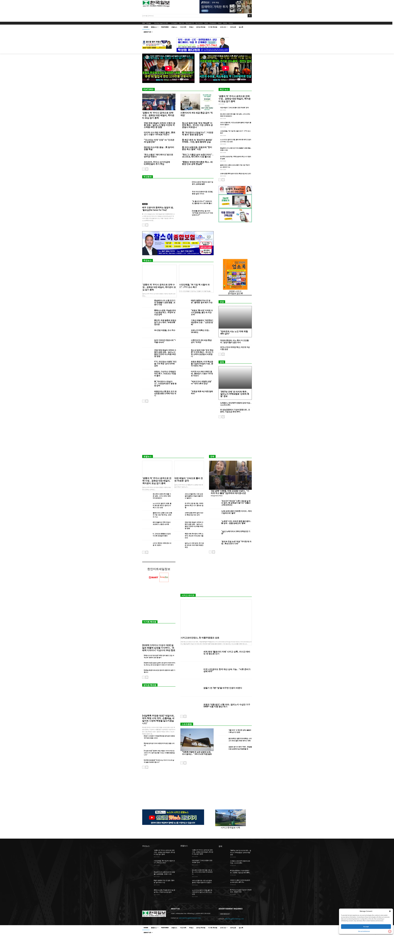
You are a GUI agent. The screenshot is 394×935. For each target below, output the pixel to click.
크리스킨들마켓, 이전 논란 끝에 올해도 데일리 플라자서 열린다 (194, 496)
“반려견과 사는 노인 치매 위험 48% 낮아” (234, 332)
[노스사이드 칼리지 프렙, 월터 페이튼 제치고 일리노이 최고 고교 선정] (146, 505)
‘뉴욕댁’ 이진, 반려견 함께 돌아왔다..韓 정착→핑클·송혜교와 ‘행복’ (236, 522)
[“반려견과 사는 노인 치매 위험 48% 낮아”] (235, 317)
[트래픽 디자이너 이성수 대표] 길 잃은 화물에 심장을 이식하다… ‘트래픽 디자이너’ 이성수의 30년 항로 (158, 648)
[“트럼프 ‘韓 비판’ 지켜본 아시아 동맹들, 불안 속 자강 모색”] (184, 313)
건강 (222, 302)
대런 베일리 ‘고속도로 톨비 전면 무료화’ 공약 (234, 107)
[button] (390, 911)
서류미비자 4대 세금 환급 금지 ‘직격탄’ (201, 341)
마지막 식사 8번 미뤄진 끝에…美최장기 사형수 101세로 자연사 (159, 133)
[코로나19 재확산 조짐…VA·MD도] (184, 333)
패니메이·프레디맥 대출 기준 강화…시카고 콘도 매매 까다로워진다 (162, 496)
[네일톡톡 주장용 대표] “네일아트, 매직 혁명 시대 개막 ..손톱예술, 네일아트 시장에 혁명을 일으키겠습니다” (158, 719)
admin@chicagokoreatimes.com (190, 918)
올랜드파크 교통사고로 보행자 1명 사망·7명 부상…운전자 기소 (162, 515)
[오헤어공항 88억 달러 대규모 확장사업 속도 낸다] (178, 515)
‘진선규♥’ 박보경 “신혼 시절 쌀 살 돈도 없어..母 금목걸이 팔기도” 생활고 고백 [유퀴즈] (236, 503)
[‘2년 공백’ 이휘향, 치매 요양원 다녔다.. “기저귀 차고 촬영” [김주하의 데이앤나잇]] (230, 475)
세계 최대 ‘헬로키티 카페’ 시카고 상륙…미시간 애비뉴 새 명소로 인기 (226, 652)
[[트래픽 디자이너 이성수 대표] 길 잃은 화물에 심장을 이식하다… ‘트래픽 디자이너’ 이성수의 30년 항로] (158, 634)
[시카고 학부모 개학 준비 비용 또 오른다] (146, 545)
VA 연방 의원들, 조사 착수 (164, 330)
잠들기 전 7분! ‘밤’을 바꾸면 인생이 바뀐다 (222, 688)
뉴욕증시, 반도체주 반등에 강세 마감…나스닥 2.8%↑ (235, 404)
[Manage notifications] (389, 931)
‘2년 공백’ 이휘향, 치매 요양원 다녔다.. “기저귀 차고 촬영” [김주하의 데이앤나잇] (230, 492)
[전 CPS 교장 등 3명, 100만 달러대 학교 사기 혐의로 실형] (178, 505)
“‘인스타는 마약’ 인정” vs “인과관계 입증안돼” (159, 141)
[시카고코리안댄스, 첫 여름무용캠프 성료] (216, 617)
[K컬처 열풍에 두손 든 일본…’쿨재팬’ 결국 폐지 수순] (184, 303)
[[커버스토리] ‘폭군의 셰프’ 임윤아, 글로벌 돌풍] (185, 184)
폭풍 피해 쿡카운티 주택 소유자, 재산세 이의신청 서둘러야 (194, 536)
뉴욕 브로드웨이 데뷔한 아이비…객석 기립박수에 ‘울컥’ (236, 512)
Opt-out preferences (364, 931)
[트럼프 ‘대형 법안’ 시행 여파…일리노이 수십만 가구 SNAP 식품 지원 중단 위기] (191, 705)
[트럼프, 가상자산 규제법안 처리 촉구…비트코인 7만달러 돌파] (147, 374)
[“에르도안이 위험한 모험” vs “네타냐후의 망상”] (184, 384)
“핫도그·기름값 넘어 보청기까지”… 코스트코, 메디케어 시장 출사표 (198, 155)
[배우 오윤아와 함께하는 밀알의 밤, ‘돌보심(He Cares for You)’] (158, 193)
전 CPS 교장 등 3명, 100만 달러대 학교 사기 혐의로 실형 (194, 505)
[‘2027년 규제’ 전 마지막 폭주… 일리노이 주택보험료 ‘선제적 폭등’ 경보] (235, 377)
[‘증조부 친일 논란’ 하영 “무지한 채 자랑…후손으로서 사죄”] (214, 544)
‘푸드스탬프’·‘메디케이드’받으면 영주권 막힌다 (158, 155)
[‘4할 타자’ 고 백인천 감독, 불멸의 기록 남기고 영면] (223, 731)
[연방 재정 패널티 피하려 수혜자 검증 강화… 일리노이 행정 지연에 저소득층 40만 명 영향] (147, 352)
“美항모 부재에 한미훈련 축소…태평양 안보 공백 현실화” (197, 163)
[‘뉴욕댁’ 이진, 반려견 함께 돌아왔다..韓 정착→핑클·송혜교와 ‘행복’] (214, 524)
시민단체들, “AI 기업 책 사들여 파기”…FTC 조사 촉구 (194, 285)
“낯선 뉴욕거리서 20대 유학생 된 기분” (235, 532)
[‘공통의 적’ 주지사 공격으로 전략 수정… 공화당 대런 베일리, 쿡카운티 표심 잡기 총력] (158, 102)
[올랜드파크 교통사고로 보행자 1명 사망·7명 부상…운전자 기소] (146, 515)
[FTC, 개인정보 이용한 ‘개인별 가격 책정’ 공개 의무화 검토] (147, 364)
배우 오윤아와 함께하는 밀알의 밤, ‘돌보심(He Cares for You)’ (158, 208)
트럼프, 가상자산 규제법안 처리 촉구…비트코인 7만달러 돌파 (165, 373)
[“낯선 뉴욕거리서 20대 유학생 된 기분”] (214, 534)
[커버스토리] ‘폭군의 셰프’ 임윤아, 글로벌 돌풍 (202, 183)
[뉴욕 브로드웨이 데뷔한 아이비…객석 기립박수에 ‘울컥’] (214, 514)
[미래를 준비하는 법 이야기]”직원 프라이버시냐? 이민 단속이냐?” (202, 213)
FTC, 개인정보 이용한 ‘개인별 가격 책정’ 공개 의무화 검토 (165, 363)
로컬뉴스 (147, 456)
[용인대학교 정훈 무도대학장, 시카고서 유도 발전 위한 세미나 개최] (223, 740)
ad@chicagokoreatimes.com (234, 919)
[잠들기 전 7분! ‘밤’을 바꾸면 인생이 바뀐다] (191, 687)
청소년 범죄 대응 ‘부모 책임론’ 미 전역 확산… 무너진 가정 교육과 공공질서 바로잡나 (197, 125)
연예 (212, 456)
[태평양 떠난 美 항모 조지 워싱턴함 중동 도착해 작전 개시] (147, 394)
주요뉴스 (147, 260)
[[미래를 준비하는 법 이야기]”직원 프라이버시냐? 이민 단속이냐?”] (185, 213)
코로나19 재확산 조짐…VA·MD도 (200, 331)
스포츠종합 (187, 724)
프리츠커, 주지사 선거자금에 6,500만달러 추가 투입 (157, 163)
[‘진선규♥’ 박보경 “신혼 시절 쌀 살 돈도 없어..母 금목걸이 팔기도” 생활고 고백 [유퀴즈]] (214, 504)
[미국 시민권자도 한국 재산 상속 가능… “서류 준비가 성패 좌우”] (191, 670)
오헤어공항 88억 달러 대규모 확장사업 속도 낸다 (235, 173)
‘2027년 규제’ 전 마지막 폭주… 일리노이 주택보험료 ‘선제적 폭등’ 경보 (234, 393)
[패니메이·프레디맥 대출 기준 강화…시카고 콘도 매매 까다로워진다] (146, 496)
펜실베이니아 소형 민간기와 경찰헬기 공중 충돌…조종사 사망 (164, 302)
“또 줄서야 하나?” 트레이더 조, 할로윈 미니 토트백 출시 (202, 202)
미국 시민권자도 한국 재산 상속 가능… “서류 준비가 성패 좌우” (226, 670)
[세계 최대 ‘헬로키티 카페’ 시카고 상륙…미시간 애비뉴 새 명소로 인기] (191, 652)
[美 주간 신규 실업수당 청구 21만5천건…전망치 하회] (223, 892)
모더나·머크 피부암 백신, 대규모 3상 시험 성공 (235, 348)
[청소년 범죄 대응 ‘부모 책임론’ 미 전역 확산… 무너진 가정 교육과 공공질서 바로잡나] (184, 352)
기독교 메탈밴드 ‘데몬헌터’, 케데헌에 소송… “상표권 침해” (202, 322)
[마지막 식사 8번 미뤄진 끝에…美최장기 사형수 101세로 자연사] (184, 374)
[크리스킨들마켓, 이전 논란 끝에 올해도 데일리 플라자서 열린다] (178, 496)
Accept (366, 927)
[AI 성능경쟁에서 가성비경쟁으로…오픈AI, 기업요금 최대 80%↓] (223, 873)
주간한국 (147, 177)
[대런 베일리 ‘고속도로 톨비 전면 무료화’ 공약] (189, 468)
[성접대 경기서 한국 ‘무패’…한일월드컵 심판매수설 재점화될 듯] (223, 748)
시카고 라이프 (188, 595)
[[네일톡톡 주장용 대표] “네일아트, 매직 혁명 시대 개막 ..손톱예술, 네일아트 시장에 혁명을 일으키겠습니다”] (158, 701)
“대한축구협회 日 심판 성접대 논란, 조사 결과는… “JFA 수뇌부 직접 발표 (197, 753)
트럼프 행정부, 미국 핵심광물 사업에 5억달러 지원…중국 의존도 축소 (202, 363)
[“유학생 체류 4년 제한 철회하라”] (184, 394)
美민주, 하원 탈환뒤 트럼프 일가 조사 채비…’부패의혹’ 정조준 (165, 322)
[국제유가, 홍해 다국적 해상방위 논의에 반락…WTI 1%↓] (223, 882)
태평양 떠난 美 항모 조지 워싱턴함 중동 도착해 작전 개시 (165, 393)
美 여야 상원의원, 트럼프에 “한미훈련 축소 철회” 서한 (197, 148)
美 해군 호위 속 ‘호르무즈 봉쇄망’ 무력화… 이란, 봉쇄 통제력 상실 (197, 141)
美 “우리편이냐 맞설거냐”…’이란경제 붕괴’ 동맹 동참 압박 (197, 133)
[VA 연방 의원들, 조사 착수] (147, 333)
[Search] (250, 15)
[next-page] (146, 169)
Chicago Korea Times (216, 495)
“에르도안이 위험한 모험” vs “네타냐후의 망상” (201, 382)
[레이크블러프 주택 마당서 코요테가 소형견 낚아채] (146, 524)
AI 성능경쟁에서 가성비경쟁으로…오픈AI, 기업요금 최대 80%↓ (235, 411)
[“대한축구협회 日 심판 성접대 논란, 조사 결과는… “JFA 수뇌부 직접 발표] (197, 739)
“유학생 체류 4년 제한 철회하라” (202, 392)
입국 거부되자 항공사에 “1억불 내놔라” (165, 341)
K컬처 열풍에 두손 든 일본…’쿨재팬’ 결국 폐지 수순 (202, 301)
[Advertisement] (197, 437)
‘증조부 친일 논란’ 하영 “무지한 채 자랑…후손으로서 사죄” (236, 542)
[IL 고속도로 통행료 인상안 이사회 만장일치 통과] (146, 536)
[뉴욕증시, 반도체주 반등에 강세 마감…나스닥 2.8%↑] (223, 863)
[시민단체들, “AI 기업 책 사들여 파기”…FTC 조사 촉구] (196, 273)
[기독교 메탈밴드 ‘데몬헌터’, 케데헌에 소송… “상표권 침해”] (184, 323)
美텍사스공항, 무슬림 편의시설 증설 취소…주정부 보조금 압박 (165, 312)
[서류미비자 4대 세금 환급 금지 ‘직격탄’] (197, 102)
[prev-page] (143, 169)
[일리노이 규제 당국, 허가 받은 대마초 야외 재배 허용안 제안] (178, 545)
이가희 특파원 (149, 622)
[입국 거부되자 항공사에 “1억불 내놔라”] (147, 342)
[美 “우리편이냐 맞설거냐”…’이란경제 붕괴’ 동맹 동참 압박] (147, 384)
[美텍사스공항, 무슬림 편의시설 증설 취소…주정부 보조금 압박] (147, 313)
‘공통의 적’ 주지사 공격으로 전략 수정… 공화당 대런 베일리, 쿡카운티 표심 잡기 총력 (158, 115)
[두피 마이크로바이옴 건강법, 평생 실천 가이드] (185, 194)
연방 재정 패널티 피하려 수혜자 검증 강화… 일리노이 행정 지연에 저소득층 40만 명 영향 (159, 125)
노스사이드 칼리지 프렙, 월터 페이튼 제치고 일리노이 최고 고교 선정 (162, 505)
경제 (222, 362)
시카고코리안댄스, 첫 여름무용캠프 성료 (200, 637)
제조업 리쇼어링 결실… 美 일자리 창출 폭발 (159, 148)
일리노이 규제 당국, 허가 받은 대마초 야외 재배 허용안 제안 (194, 545)
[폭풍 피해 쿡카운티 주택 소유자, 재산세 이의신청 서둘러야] (178, 536)
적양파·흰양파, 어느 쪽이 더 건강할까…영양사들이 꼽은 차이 (234, 341)
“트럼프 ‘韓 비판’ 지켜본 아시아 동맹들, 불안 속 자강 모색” (202, 312)
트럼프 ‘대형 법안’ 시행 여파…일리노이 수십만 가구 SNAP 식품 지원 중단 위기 (226, 705)
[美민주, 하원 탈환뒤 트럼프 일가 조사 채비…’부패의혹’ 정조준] (147, 323)
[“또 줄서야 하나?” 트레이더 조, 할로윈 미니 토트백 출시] (185, 203)
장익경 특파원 (149, 685)
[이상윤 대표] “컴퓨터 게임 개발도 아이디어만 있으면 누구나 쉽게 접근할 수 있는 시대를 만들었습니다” (159, 753)
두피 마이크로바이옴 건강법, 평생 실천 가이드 (202, 193)
